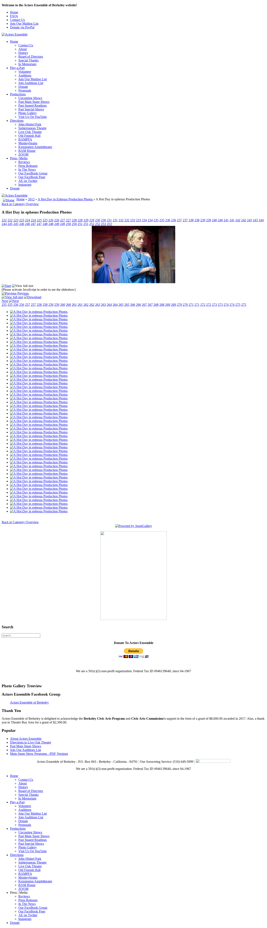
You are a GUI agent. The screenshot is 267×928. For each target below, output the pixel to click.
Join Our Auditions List (25, 750)
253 (103, 224)
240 (214, 220)
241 (226, 220)
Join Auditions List (30, 83)
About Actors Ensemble (26, 738)
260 (62, 304)
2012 (31, 199)
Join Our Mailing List (24, 23)
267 (144, 304)
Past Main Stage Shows (33, 102)
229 (85, 220)
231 (109, 220)
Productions (18, 94)
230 (97, 220)
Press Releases (28, 166)
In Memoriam (27, 64)
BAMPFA (25, 139)
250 (68, 224)
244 (261, 220)
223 (15, 220)
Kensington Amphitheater (35, 147)
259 (50, 304)
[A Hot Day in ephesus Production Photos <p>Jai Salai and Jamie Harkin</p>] (133, 282)
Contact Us (17, 20)
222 (4, 220)
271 (191, 304)
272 (202, 304)
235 (156, 220)
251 (80, 224)
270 (179, 304)
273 (214, 304)
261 (74, 304)
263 (97, 304)
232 (120, 220)
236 (167, 220)
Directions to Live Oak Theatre (30, 742)
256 (15, 304)
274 (226, 304)
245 (10, 224)
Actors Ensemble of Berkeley (29, 702)
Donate (23, 86)
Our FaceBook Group (32, 173)
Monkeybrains (27, 143)
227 (62, 220)
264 (109, 304)
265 (120, 304)
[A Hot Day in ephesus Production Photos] (39, 312)
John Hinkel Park (29, 124)
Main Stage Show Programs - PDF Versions (39, 753)
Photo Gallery (27, 113)
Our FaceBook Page (31, 177)
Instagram (24, 184)
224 (27, 220)
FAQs (14, 16)
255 (4, 304)
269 (167, 304)
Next (5, 301)
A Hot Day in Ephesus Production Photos (65, 199)
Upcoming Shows (30, 98)
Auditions (24, 75)
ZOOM (23, 154)
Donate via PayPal (22, 27)
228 (74, 220)
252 (91, 224)
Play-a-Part (17, 68)
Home (14, 12)
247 (33, 224)
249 (56, 224)
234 (144, 220)
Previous (23, 293)
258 (39, 304)
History (23, 53)
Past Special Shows (31, 109)
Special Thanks (28, 60)
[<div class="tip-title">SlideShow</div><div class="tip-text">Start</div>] (6, 286)
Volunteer (24, 71)
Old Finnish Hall (29, 135)
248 (45, 224)
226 (50, 220)
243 (249, 220)
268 (156, 304)
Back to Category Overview (20, 204)
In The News (27, 169)
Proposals (24, 90)
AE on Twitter (27, 181)
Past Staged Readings (32, 105)
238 (191, 220)
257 (27, 304)
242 (237, 220)
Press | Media (19, 158)
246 (21, 224)
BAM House (26, 150)
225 (39, 220)
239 (202, 220)
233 (132, 220)
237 (179, 220)
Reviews (24, 162)
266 (132, 304)
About (22, 49)
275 (237, 304)
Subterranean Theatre (32, 128)
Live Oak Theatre (30, 132)
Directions (17, 120)
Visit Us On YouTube (32, 117)
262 (85, 304)
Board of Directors (30, 56)
